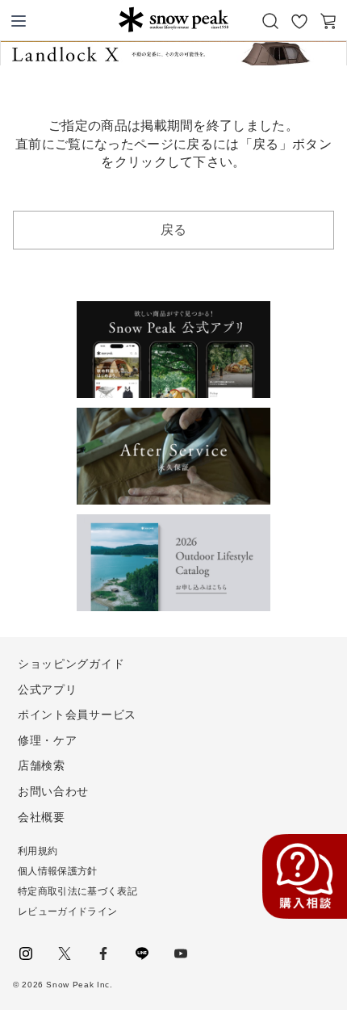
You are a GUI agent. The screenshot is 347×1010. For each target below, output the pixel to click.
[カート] (328, 21)
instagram (26, 953)
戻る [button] (174, 230)
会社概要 (41, 817)
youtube (181, 953)
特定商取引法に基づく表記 (77, 891)
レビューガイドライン (67, 911)
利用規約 (37, 851)
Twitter (64, 953)
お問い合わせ (53, 791)
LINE (142, 953)
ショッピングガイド (71, 663)
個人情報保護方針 (58, 871)
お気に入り (299, 21)
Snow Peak (173, 19)
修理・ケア (47, 740)
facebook (103, 953)
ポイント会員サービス (77, 714)
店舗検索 (41, 765)
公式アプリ (47, 689)
